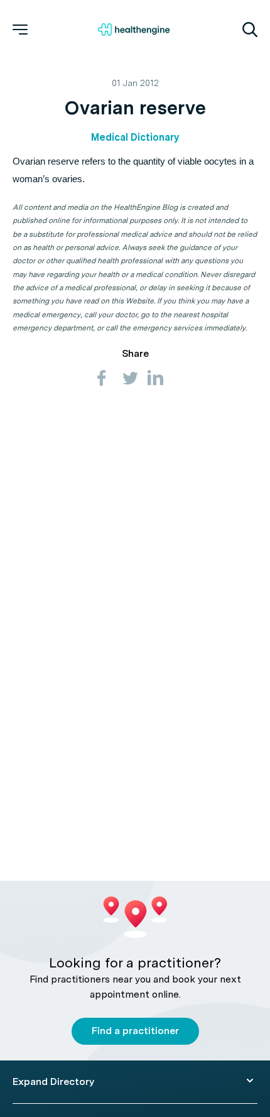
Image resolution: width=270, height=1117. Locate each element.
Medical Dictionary (135, 137)
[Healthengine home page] (133, 29)
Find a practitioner (135, 1031)
